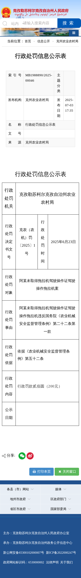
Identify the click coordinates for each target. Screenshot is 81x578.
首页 (28, 41)
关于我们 (66, 562)
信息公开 (43, 41)
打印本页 (44, 471)
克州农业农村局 (67, 41)
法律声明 (52, 562)
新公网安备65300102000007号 (23, 552)
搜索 (69, 23)
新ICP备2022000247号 (60, 552)
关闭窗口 (69, 471)
